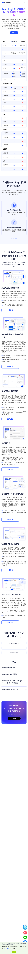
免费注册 (10, 310)
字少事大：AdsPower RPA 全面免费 (14, 510)
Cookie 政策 (6, 948)
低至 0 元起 (14, 45)
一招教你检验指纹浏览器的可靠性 (13, 305)
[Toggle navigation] (24, 2)
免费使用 (14, 32)
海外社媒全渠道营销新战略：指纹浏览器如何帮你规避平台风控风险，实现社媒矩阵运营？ (13, 563)
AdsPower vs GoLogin (14, 647)
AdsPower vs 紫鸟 (14, 652)
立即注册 (14, 718)
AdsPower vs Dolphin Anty (14, 643)
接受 (14, 952)
